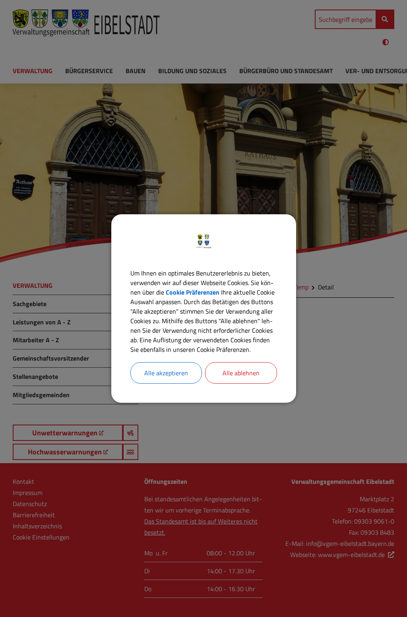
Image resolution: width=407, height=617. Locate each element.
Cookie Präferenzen (192, 292)
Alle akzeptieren (166, 373)
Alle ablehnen (241, 373)
